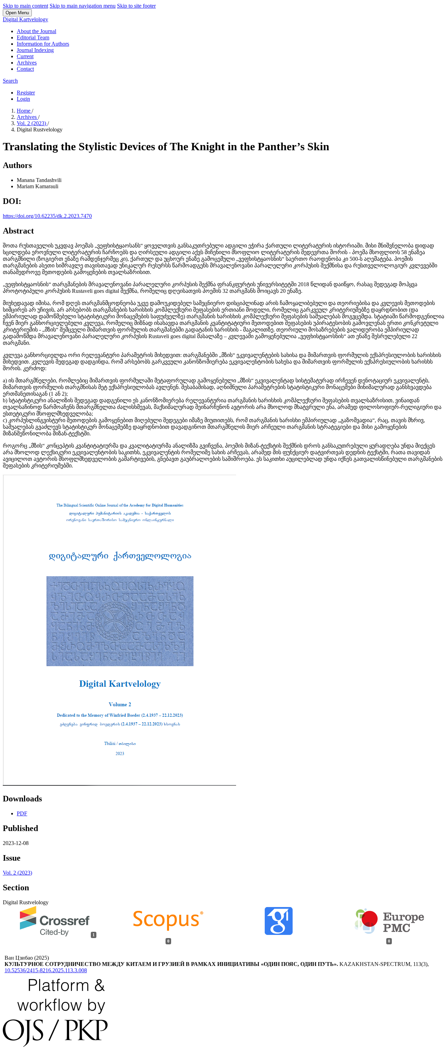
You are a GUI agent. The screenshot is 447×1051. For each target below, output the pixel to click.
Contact (25, 69)
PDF (22, 813)
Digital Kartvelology (25, 19)
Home (24, 111)
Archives (27, 63)
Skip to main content (25, 6)
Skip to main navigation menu (83, 6)
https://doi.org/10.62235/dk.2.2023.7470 (47, 216)
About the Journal (36, 31)
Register (26, 93)
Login (23, 99)
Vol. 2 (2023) (32, 123)
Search (10, 81)
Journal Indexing (35, 50)
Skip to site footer (136, 6)
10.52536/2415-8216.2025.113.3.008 (46, 970)
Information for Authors (43, 44)
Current (25, 56)
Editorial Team (33, 37)
